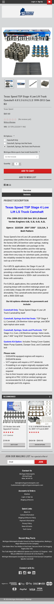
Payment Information (27, 521)
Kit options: (9, 136)
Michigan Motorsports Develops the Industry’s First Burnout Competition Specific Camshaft (27, 558)
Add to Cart (14, 444)
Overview (27, 190)
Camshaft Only (12, 140)
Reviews (27, 194)
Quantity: (7, 164)
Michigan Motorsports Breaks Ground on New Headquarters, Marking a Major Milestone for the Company (27, 543)
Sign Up (40, 2)
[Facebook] (5, 185)
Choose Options (40, 444)
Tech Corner (27, 529)
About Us (27, 512)
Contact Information (27, 515)
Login (33, 2)
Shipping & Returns (27, 500)
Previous (4, 52)
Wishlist (27, 494)
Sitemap (28, 599)
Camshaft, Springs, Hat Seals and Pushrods (23, 147)
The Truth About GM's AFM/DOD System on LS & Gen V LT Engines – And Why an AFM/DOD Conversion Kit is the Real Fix (27, 553)
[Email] (7, 185)
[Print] (10, 185)
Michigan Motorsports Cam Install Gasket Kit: (22, 152)
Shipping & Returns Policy (27, 518)
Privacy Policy (27, 523)
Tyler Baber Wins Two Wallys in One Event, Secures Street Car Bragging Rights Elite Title (27, 548)
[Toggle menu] (3, 3)
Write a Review (9, 122)
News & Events (27, 526)
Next (50, 52)
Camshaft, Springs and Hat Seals (19, 143)
